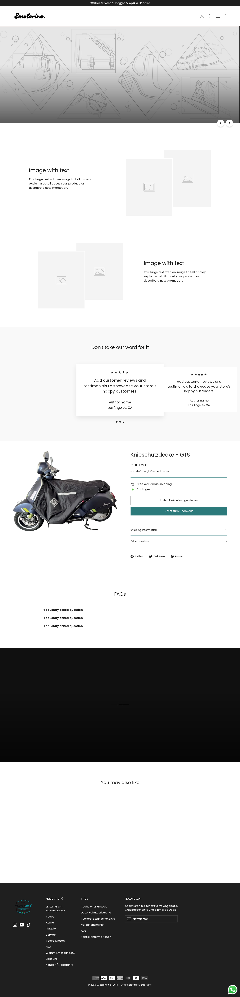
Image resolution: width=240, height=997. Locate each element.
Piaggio (51, 928)
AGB (84, 930)
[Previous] (220, 123)
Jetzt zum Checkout (179, 511)
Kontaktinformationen (96, 937)
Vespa (50, 916)
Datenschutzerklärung (96, 912)
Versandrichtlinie (92, 924)
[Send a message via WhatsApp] (232, 989)
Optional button (123, 731)
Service (51, 935)
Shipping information (144, 530)
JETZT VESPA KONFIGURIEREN (56, 908)
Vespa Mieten (55, 940)
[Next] (229, 123)
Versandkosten (159, 471)
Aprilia (50, 922)
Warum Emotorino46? (60, 953)
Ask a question (140, 541)
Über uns (52, 959)
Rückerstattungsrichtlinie (98, 918)
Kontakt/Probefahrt (59, 965)
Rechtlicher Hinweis (94, 906)
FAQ (48, 946)
